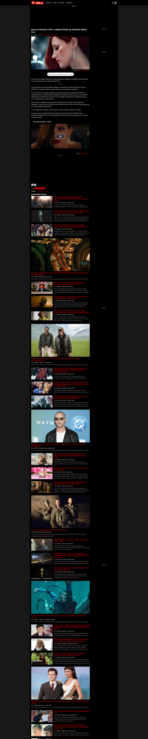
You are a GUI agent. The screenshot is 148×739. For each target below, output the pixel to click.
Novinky (61, 3)
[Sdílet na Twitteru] (35, 185)
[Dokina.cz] (37, 3)
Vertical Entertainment (83, 70)
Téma (55, 3)
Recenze (49, 3)
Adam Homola (53, 35)
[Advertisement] (60, 168)
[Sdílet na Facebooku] (32, 185)
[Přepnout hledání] (112, 3)
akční (42, 188)
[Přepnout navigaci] (115, 3)
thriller (37, 188)
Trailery (69, 3)
